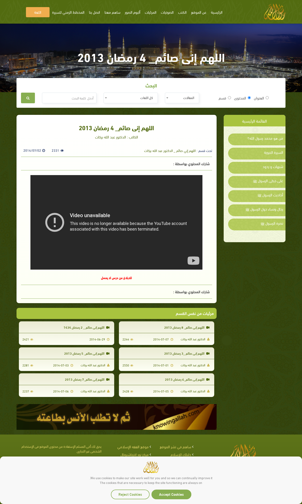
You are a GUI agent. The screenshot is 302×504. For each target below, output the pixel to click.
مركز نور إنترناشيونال (135, 454)
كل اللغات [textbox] (146, 97)
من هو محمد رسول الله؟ (265, 138)
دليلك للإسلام (181, 454)
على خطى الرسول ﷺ (268, 180)
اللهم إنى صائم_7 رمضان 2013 (85, 379)
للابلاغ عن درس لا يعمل (116, 277)
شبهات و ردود (273, 166)
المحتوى (240, 97)
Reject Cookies (130, 494)
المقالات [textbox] (188, 97)
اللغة (37, 12)
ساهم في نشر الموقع (175, 446)
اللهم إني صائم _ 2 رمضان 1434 (84, 327)
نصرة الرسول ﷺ (271, 223)
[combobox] (182, 98)
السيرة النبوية (273, 152)
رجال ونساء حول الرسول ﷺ (264, 209)
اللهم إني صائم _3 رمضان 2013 (184, 353)
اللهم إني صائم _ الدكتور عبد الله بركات (170, 150)
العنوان (259, 97)
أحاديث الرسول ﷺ (270, 195)
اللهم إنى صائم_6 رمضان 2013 (185, 379)
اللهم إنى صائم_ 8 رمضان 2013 (184, 327)
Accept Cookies (171, 494)
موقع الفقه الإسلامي (133, 446)
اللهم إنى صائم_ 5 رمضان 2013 (84, 353)
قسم (222, 97)
